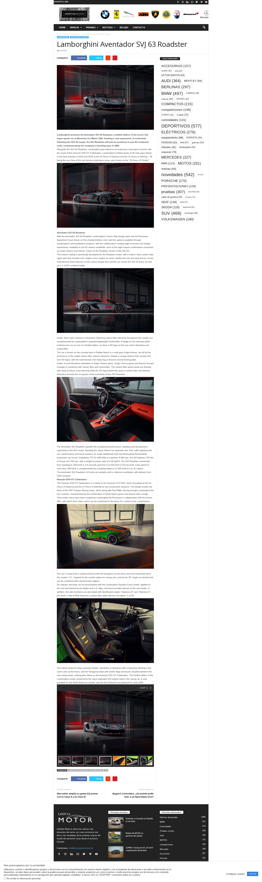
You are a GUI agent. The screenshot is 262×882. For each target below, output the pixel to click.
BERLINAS (175, 87)
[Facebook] (178, 2)
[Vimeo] (201, 2)
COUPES (167, 115)
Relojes (124, 27)
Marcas (74, 27)
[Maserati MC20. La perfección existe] (115, 837)
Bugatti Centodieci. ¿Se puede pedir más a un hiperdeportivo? (133, 795)
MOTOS (189, 163)
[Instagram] (183, 2)
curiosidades (173, 120)
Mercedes (164, 849)
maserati (168, 152)
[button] (204, 27)
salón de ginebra (171, 197)
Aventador (73, 770)
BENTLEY (193, 80)
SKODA (170, 207)
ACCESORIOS (176, 66)
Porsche (163, 858)
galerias (198, 142)
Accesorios (165, 854)
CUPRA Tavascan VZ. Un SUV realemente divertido (139, 849)
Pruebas (91, 27)
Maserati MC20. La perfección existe (134, 834)
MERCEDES (176, 157)
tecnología (191, 213)
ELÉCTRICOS (178, 132)
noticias (168, 168)
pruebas (173, 192)
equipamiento (172, 137)
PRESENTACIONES (178, 186)
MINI (168, 163)
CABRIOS (192, 93)
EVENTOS (194, 137)
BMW (172, 93)
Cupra (182, 114)
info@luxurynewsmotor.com (81, 848)
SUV (171, 213)
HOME (62, 27)
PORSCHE (173, 181)
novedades (177, 174)
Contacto (139, 27)
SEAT (169, 202)
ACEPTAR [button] (252, 874)
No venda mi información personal (23, 878)
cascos (167, 99)
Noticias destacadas (79, 37)
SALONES (193, 192)
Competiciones (166, 845)
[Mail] (192, 2)
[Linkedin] (187, 2)
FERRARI (169, 142)
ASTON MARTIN (173, 75)
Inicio (59, 34)
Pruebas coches (167, 831)
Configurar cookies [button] (235, 874)
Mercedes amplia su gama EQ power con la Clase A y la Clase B (77, 795)
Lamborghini (75, 34)
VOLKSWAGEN (177, 219)
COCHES (182, 99)
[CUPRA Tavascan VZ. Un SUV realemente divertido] (115, 852)
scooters (190, 197)
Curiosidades (165, 826)
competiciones (176, 109)
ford (184, 142)
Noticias (107, 27)
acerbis (166, 71)
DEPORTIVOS (84, 770)
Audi (162, 835)
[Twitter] (197, 2)
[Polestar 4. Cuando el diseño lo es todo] (115, 822)
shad (184, 202)
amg (178, 71)
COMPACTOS (177, 104)
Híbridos (168, 147)
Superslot (188, 207)
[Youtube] (206, 2)
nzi (200, 175)
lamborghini (97, 770)
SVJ (106, 770)
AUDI (171, 81)
